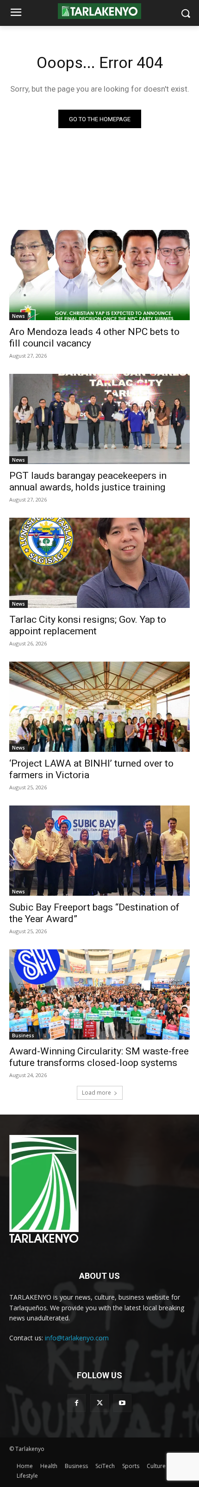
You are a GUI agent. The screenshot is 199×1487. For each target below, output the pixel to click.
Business (23, 1035)
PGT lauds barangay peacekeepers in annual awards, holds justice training (88, 481)
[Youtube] (122, 1403)
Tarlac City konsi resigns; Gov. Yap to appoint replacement (87, 625)
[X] (99, 1403)
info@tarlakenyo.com (77, 1337)
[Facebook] (77, 1403)
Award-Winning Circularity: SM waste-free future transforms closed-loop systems (99, 1057)
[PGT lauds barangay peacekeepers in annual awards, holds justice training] (99, 419)
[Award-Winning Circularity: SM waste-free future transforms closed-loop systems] (99, 994)
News (18, 316)
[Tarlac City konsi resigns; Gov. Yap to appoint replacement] (99, 563)
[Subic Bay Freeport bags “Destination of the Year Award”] (99, 850)
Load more (96, 1093)
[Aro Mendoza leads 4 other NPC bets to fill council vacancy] (99, 275)
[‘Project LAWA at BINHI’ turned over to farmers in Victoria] (99, 707)
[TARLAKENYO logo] (99, 11)
